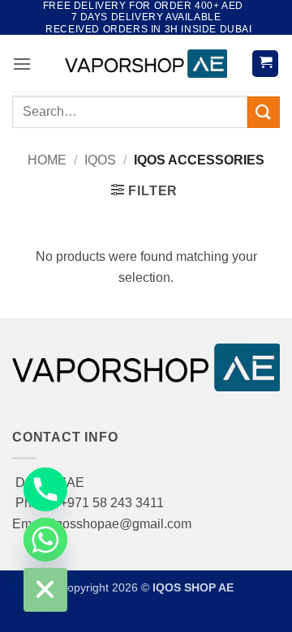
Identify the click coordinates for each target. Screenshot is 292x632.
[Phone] (45, 489)
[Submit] (263, 112)
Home (47, 160)
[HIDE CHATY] (45, 590)
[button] (22, 63)
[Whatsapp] (45, 540)
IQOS (100, 160)
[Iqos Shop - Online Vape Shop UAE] (146, 63)
